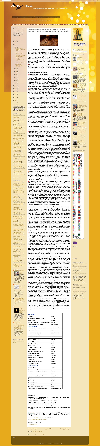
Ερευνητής (15, 132)
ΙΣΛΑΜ (14, 215)
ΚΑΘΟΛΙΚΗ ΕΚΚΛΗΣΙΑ (17, 216)
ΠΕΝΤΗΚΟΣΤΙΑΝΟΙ (16, 246)
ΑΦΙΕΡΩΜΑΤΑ (15, 197)
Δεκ (16, 47)
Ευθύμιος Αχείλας (16, 134)
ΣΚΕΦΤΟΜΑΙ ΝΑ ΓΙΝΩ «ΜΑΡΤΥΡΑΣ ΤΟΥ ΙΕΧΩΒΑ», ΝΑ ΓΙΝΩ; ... (19, 53)
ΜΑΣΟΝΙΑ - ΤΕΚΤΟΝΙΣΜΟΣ (18, 224)
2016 (16, 88)
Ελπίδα (14, 131)
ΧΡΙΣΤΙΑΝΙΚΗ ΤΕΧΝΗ (17, 260)
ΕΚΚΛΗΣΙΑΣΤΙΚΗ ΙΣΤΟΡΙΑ (18, 204)
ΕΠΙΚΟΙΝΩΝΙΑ (31, 16)
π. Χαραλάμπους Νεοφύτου (18, 174)
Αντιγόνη (14, 124)
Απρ (16, 77)
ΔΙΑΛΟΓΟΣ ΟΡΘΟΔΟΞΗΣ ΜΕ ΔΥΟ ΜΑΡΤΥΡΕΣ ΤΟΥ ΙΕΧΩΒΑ (82, 105)
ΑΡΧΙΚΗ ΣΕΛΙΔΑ (16, 16)
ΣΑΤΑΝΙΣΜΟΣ (15, 251)
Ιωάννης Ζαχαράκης (17, 146)
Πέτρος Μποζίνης (16, 157)
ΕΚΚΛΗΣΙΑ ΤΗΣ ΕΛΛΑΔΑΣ (18, 203)
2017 (16, 86)
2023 (16, 41)
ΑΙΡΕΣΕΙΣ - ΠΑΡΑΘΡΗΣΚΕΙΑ (18, 188)
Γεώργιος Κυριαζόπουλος (17, 128)
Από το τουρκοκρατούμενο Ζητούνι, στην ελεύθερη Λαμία (22, 286)
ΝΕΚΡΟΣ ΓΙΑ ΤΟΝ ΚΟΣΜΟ (19, 270)
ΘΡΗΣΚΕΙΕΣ (15, 212)
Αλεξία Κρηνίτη (16, 123)
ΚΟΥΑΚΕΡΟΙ (15, 221)
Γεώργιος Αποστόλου (17, 125)
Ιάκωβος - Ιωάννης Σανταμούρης (16, 143)
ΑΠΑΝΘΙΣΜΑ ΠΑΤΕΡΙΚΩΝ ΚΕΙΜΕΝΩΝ (51, 16)
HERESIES (15, 183)
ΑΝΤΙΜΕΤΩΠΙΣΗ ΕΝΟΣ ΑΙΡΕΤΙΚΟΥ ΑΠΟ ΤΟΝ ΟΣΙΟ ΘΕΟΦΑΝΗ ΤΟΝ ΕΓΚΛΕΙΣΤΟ (18, 191)
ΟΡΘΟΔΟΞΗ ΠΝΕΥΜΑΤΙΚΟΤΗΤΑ (17, 239)
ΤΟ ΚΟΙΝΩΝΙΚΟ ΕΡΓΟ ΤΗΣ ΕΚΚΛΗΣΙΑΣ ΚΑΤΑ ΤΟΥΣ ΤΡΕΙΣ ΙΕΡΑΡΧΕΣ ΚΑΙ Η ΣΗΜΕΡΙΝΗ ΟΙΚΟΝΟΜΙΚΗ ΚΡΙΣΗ (81, 86)
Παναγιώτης (15, 158)
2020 (16, 45)
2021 (16, 44)
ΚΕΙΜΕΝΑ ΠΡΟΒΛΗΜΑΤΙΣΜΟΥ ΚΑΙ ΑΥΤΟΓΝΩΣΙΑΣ (19, 218)
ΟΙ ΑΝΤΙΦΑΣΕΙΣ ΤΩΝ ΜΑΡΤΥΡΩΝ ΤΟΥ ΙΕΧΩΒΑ (18, 233)
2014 (16, 91)
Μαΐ (16, 75)
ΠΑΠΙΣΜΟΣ (15, 245)
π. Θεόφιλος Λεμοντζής (17, 171)
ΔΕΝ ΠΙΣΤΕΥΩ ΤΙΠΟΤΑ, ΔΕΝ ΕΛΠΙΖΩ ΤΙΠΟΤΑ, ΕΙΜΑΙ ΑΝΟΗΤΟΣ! (81, 76)
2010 (16, 97)
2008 (16, 100)
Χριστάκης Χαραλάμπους (17, 167)
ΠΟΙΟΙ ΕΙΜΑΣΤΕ (39, 16)
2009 (16, 99)
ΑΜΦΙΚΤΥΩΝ (16, 284)
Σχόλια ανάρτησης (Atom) (37, 431)
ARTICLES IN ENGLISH (17, 181)
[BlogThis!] (48, 417)
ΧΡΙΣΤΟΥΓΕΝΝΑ (16, 261)
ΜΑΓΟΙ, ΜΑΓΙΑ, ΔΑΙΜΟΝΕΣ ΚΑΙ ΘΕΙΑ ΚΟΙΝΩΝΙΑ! (19, 65)
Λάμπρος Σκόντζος (16, 151)
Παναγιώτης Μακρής (17, 161)
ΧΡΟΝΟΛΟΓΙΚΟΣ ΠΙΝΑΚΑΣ (18, 263)
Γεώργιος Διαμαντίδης (17, 127)
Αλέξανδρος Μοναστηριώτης (18, 121)
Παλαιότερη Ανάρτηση (64, 429)
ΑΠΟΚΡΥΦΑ (15, 196)
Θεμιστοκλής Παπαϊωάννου (18, 138)
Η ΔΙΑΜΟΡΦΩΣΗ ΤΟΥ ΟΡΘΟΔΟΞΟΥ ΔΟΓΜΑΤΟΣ (81, 114)
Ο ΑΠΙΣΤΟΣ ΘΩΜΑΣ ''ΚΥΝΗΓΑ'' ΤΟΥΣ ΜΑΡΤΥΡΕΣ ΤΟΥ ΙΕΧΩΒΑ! (81, 124)
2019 (16, 83)
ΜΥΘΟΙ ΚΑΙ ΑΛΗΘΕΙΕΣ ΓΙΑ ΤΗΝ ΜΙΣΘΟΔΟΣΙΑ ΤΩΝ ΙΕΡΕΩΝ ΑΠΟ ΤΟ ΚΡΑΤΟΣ (81, 132)
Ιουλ (16, 72)
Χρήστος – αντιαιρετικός (42, 419)
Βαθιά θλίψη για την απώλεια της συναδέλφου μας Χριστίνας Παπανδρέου (22, 310)
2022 (16, 42)
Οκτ (16, 69)
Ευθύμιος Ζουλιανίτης (17, 135)
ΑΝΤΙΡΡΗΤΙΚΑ (16, 194)
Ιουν (16, 74)
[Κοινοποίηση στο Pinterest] (52, 417)
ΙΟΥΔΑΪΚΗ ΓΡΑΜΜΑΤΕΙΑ (17, 213)
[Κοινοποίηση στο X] (50, 417)
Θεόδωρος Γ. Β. (16, 139)
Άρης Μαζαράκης (16, 117)
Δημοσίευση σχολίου (33, 424)
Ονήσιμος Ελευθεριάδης (17, 155)
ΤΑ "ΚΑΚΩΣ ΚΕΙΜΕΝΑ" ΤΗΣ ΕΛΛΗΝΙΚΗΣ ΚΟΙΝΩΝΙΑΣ (18, 253)
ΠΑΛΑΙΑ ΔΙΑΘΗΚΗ (34, 419)
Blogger (61, 443)
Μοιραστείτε (75, 259)
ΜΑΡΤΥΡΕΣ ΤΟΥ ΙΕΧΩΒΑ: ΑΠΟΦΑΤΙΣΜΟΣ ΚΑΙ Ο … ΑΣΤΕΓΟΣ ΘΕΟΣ (82, 68)
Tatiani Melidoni (16, 116)
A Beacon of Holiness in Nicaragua (21, 272)
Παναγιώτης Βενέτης (17, 159)
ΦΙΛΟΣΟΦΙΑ (15, 256)
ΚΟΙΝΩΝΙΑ (15, 220)
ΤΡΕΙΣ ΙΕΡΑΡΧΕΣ (16, 255)
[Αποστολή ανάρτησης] (45, 417)
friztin (55, 443)
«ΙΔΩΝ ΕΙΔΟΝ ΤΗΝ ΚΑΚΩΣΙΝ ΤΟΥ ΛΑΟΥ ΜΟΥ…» (81, 141)
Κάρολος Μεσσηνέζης (17, 148)
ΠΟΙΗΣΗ (14, 247)
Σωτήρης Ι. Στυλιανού (17, 162)
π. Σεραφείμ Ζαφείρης (17, 172)
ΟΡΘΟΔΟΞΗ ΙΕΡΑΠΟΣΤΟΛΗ (18, 236)
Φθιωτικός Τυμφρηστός (19, 298)
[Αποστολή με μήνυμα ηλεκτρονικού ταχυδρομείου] (47, 417)
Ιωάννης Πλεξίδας (16, 147)
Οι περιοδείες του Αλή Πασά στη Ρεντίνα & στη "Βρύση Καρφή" (19, 300)
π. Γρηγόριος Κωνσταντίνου (18, 169)
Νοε (16, 68)
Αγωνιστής (15, 120)
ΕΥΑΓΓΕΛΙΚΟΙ (15, 205)
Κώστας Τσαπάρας (16, 150)
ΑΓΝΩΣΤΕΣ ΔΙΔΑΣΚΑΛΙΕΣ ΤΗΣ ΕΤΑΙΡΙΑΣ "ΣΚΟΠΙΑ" (19, 185)
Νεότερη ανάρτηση (32, 429)
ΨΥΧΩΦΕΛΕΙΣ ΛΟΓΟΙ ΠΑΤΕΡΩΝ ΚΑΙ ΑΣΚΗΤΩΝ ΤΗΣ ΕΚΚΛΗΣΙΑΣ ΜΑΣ (18, 265)
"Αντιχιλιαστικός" (16, 114)
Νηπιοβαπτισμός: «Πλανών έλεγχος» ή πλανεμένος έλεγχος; (19, 230)
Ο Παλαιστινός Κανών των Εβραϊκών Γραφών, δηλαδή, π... (20, 56)
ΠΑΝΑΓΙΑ (15, 243)
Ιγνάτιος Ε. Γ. (15, 144)
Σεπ (16, 71)
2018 (16, 85)
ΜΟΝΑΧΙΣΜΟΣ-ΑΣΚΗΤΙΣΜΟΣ (18, 225)
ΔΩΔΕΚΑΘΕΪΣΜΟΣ (16, 201)
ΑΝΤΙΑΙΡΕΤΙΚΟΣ (22, 5)
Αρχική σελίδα (48, 429)
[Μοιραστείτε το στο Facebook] (51, 417)
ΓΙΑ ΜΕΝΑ (24, 16)
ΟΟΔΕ (14, 342)
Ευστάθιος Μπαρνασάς (17, 136)
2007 (16, 102)
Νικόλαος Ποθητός (16, 154)
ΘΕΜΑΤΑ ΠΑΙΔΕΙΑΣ (16, 209)
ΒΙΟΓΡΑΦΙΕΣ (15, 200)
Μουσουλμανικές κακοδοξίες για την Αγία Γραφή (19, 59)
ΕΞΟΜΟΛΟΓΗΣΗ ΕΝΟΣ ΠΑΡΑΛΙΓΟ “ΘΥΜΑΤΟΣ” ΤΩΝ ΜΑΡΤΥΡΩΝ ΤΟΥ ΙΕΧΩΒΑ (81, 96)
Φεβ (16, 80)
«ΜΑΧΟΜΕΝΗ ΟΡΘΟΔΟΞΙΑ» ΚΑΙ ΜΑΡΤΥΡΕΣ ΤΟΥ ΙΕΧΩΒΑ (82, 58)
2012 (16, 94)
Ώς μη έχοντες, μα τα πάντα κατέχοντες (18, 307)
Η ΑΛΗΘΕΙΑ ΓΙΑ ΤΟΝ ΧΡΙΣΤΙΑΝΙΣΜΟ (17, 208)
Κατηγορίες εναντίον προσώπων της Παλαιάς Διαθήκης (20, 49)
